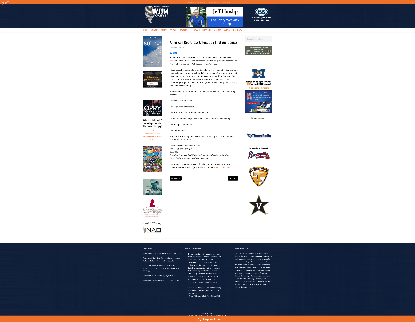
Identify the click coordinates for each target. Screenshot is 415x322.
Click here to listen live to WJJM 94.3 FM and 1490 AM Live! (208, 2)
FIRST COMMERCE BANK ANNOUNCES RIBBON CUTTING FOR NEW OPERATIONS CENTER (161, 268)
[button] (207, 2)
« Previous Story (175, 178)
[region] (214, 17)
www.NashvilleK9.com (224, 167)
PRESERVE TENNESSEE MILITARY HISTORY (161, 280)
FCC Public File (207, 313)
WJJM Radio (156, 14)
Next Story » (233, 178)
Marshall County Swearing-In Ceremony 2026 (161, 253)
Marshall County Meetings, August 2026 (159, 276)
